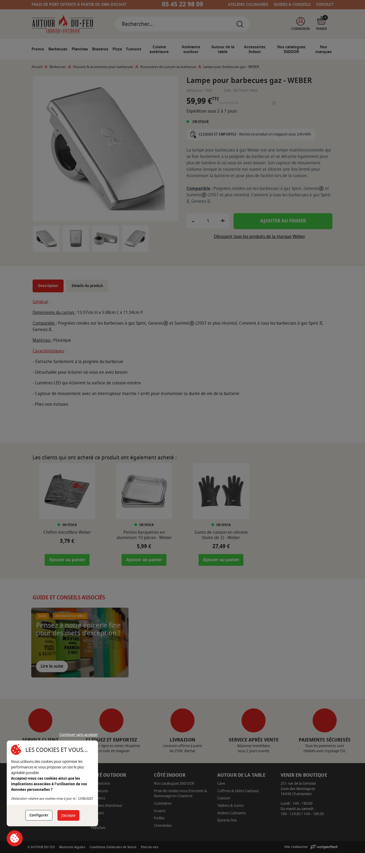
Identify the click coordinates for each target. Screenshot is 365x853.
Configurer (38, 815)
